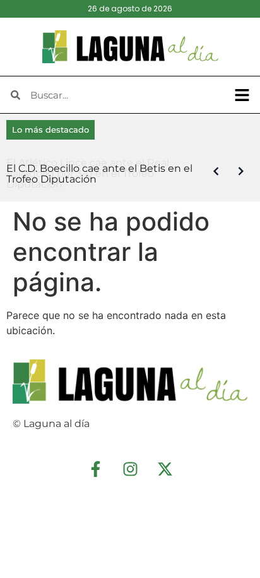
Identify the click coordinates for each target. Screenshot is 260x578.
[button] (242, 95)
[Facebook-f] (95, 469)
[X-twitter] (164, 469)
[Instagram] (130, 469)
